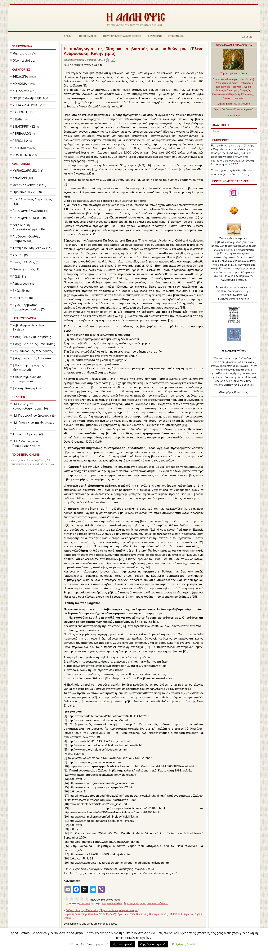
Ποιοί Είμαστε (88, 36)
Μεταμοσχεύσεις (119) (29, 185)
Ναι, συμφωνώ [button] (122, 944)
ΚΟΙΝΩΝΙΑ (20, 83)
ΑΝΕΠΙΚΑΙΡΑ (21, 148)
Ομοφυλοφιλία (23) (27, 192)
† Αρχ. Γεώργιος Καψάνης (32, 337)
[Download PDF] (113, 59)
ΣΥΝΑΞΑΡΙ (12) (23, 178)
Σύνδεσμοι (155, 36)
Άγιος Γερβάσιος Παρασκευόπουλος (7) (29, 307)
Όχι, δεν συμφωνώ (152, 944)
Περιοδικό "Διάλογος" (157, 903)
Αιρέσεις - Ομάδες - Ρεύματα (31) (27, 238)
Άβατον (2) (20, 255)
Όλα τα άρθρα (24, 60)
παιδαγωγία (133, 903)
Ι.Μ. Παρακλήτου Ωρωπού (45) (34, 415)
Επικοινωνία (176, 36)
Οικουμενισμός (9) (26, 269)
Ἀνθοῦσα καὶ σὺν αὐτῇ (226, 82)
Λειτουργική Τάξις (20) (29, 218)
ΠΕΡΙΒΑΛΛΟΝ (22, 133)
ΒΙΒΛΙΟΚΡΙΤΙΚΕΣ (24, 126)
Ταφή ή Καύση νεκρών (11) (32, 248)
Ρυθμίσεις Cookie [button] (183, 944)
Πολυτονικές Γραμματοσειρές (122, 36)
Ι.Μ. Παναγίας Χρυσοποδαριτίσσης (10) (30, 406)
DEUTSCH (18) (23, 298)
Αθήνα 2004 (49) (24, 283)
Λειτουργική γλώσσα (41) (31, 210)
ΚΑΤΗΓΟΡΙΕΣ (21, 69)
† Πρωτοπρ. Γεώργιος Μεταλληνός (28, 367)
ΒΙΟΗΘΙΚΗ (20, 112)
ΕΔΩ (235, 164)
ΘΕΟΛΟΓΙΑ (20, 76)
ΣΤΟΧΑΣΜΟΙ (21, 91)
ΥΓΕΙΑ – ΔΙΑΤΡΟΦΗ (26, 105)
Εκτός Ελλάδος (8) (26, 262)
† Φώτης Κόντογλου (27, 388)
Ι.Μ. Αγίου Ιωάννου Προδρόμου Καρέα (26, 443)
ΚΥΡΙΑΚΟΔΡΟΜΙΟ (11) (28, 170)
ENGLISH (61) (22, 290)
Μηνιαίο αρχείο (24, 53)
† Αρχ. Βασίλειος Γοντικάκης (34, 344)
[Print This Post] (108, 59)
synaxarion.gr (233, 115)
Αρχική (68, 36)
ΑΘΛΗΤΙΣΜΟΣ (22, 155)
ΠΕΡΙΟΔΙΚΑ (20, 140)
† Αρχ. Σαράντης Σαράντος (33, 358)
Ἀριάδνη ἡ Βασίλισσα (233, 98)
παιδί (142, 903)
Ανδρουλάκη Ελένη (112, 903)
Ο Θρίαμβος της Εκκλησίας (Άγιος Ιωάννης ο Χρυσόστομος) (102, 910)
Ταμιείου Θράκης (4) (28, 434)
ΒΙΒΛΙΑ (17, 119)
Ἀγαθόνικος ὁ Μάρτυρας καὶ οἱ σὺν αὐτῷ (233, 79)
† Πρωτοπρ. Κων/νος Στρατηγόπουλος (27, 379)
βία (124, 903)
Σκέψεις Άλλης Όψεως (29, 98)
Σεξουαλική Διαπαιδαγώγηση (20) (29, 227)
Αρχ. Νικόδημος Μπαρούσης (33, 351)
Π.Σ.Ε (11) (19, 276)
